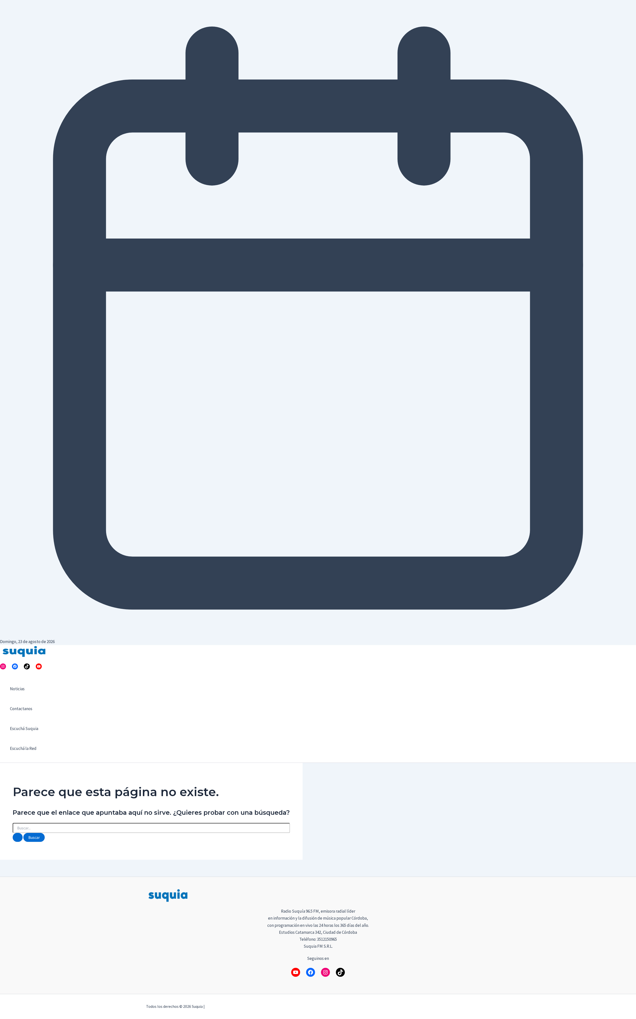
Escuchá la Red (23, 748)
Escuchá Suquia (24, 728)
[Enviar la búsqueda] (18, 837)
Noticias (17, 689)
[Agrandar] (483, 894)
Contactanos (21, 708)
